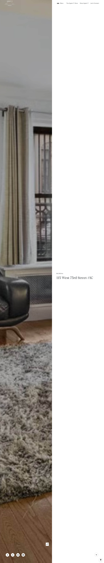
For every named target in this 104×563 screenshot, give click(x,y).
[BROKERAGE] (23, 555)
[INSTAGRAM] (12, 555)
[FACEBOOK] (7, 555)
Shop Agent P (84, 3)
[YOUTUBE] (18, 555)
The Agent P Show (72, 3)
